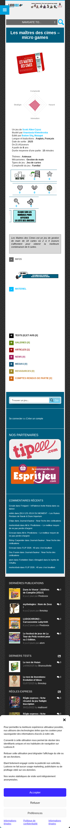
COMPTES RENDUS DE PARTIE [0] (33, 378)
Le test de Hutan (31, 662)
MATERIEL (20, 289)
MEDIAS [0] (21, 364)
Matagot (38, 135)
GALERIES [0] (22, 342)
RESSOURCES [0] (24, 371)
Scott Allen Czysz (31, 129)
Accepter (35, 792)
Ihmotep (44, 610)
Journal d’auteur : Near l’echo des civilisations (40, 521)
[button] (64, 720)
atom (42, 643)
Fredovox (43, 596)
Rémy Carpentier (16, 540)
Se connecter (15, 418)
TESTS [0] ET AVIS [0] (26, 335)
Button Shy (27, 135)
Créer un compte (34, 418)
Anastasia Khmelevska (35, 132)
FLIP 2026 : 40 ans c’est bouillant (37, 548)
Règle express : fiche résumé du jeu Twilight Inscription (34, 701)
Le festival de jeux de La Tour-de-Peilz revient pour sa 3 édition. (36, 636)
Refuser (35, 802)
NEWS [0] (20, 357)
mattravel (42, 707)
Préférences (35, 813)
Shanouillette (45, 665)
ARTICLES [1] (22, 349)
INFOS (18, 259)
